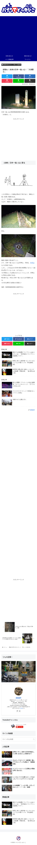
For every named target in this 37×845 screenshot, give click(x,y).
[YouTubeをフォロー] (20, 711)
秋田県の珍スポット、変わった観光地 (12, 64)
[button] (33, 739)
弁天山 (32, 262)
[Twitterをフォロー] (17, 711)
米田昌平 (18, 698)
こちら (21, 708)
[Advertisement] (18, 34)
